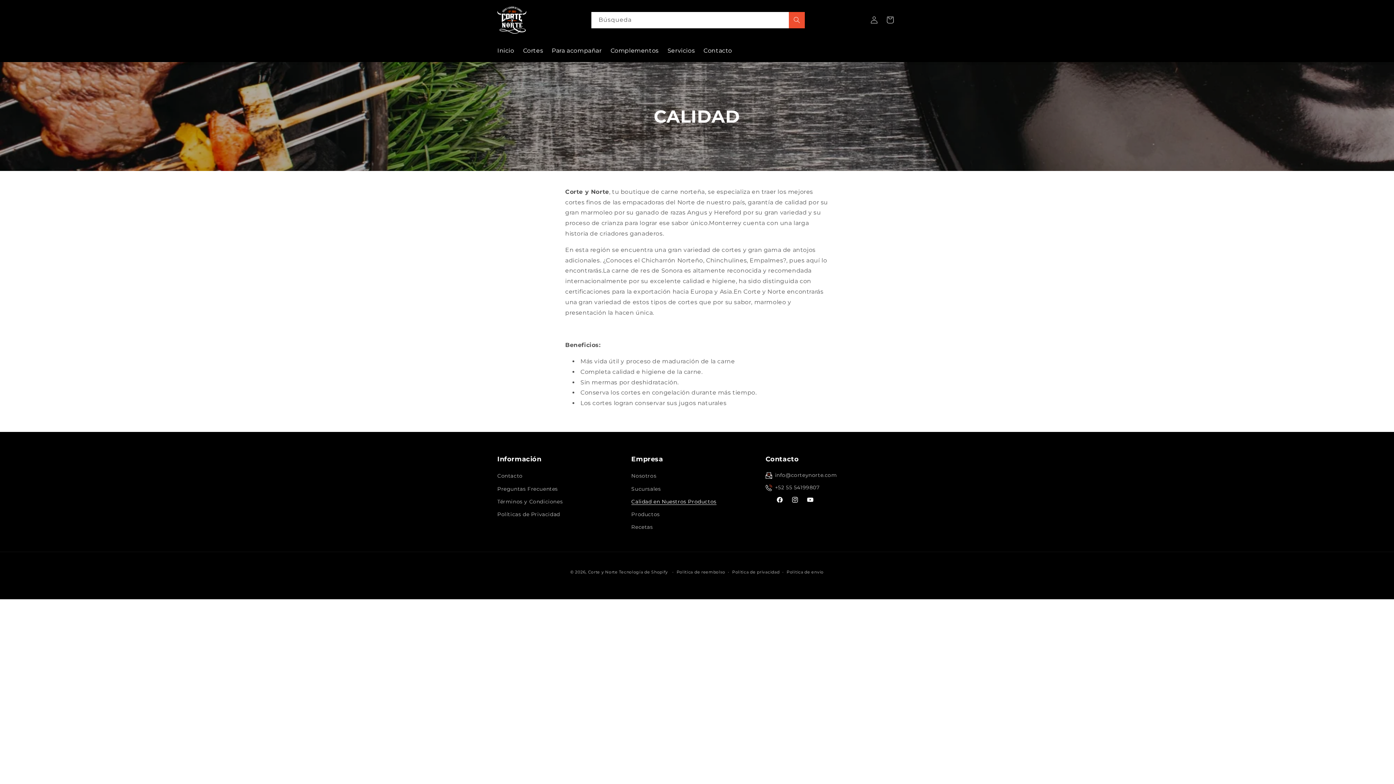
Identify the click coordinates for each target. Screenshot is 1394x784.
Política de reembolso (701, 572)
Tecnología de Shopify (643, 572)
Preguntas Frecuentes (527, 489)
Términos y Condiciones (530, 501)
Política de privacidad (755, 572)
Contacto (510, 476)
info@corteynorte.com (806, 475)
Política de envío (805, 572)
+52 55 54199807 (797, 487)
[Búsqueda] (797, 20)
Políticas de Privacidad (528, 514)
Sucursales (646, 489)
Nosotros (643, 476)
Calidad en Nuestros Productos (673, 501)
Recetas (642, 527)
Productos (645, 514)
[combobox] (698, 20)
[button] (890, 20)
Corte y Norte (603, 572)
